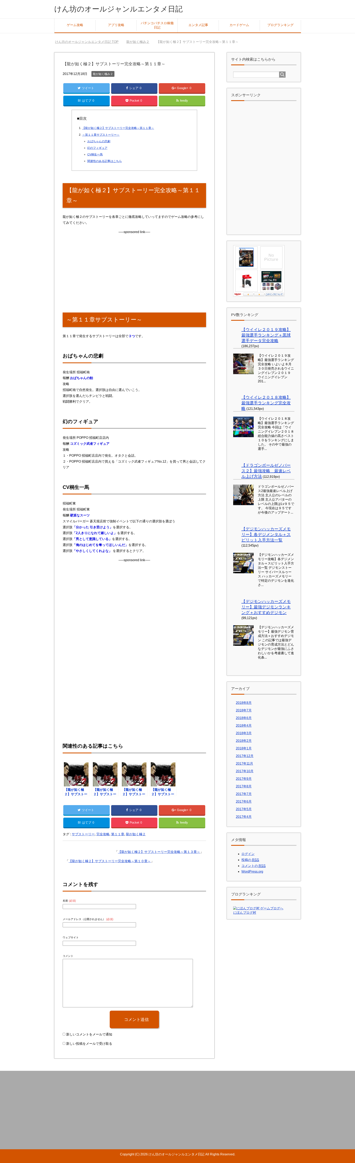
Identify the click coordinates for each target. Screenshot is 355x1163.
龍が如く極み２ (103, 74)
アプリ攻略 (116, 25)
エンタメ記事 (198, 25)
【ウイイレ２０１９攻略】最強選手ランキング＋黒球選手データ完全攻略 (266, 335)
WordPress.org (252, 871)
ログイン (248, 854)
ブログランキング (280, 25)
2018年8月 (244, 702)
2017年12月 (245, 756)
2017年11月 (244, 763)
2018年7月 (244, 710)
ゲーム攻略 (75, 25)
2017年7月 (244, 794)
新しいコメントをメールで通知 (89, 1034)
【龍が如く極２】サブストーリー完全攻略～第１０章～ (110, 861)
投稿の (250, 860)
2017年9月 (244, 778)
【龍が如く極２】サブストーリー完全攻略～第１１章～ (118, 128)
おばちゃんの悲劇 (98, 141)
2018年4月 (244, 725)
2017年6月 (244, 801)
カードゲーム (239, 25)
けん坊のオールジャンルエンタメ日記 (118, 9)
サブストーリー (83, 834)
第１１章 (117, 834)
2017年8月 (244, 786)
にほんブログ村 (244, 912)
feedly (184, 100)
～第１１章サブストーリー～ (101, 134)
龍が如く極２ (136, 834)
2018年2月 (244, 740)
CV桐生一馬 (95, 154)
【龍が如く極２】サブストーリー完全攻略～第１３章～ (159, 852)
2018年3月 (244, 733)
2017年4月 (244, 816)
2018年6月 (244, 718)
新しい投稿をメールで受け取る (89, 1043)
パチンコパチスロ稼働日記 (157, 25)
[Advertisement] (134, 272)
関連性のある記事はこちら (104, 161)
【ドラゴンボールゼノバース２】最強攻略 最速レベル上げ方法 (266, 471)
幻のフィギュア (97, 147)
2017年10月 (245, 771)
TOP (87, 42)
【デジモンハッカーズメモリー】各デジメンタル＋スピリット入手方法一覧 (266, 534)
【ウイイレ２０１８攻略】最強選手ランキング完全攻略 (266, 403)
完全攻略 (102, 834)
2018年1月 (244, 748)
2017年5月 (244, 809)
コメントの (253, 866)
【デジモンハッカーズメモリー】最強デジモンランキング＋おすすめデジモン (266, 607)
